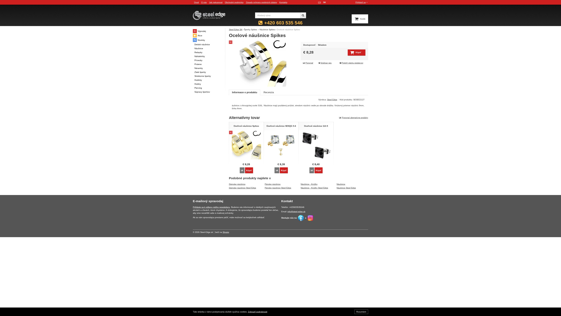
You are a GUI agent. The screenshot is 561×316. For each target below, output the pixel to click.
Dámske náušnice (237, 184)
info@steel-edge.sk (296, 211)
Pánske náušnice (272, 184)
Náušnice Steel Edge (346, 188)
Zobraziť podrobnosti (257, 312)
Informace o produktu (244, 92)
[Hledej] (303, 15)
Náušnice (341, 184)
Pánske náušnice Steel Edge (278, 188)
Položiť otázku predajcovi (352, 63)
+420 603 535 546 (283, 22)
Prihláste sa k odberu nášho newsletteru (211, 207)
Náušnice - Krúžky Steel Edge (314, 188)
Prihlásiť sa (360, 2)
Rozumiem (361, 312)
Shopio (226, 232)
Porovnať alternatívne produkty (355, 118)
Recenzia (269, 92)
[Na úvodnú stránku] (209, 15)
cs (319, 2)
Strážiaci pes (326, 63)
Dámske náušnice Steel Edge (242, 188)
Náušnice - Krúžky (309, 184)
